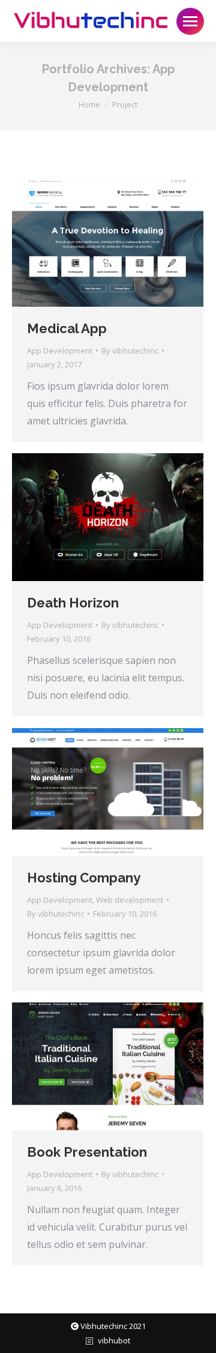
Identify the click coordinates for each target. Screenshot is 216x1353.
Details (124, 242)
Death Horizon (73, 602)
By (129, 350)
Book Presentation (87, 1152)
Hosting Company (83, 877)
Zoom (92, 242)
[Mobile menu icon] (190, 21)
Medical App (67, 328)
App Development (59, 350)
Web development (129, 899)
